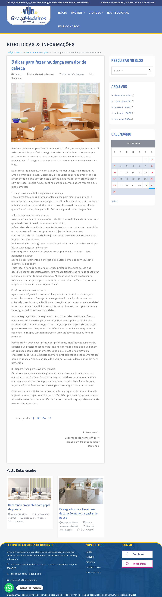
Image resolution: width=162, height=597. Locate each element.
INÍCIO (62, 12)
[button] (9, 588)
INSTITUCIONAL (118, 12)
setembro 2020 (123, 113)
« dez (114, 201)
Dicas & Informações (37, 52)
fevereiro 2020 (123, 119)
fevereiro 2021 (122, 107)
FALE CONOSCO (68, 26)
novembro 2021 (123, 101)
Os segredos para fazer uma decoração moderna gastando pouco (78, 513)
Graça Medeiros (19, 514)
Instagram (139, 563)
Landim (18, 74)
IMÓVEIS (77, 12)
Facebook (138, 554)
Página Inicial (15, 52)
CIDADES (95, 12)
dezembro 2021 (123, 95)
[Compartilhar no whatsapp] (50, 418)
